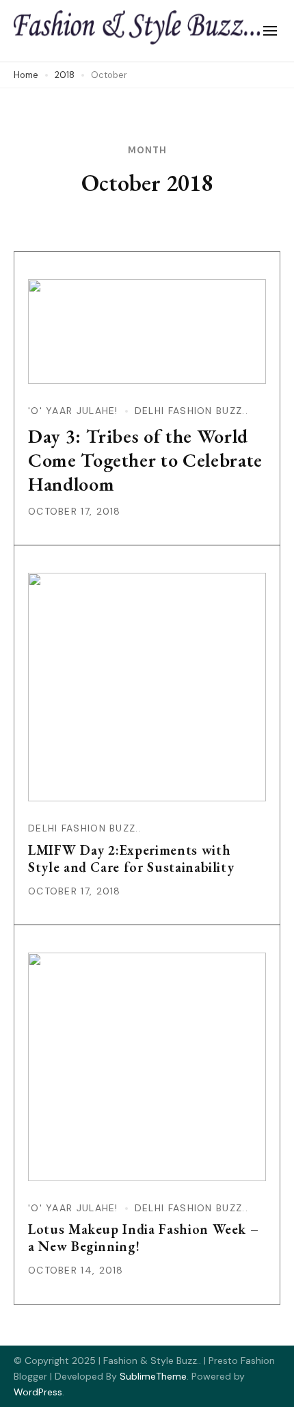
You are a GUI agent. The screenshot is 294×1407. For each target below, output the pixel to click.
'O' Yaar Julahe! (73, 410)
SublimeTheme (153, 1376)
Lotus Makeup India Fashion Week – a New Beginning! (143, 1237)
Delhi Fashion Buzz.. (191, 410)
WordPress (38, 1392)
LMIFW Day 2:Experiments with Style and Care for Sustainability (131, 858)
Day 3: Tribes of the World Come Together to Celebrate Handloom (145, 460)
